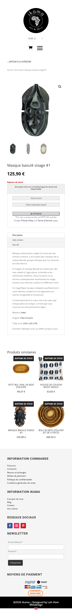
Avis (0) (15, 244)
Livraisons (12, 468)
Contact (10, 505)
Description (17, 235)
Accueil (10, 70)
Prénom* (12, 551)
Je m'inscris (36, 213)
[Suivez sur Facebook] (10, 525)
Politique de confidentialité (19, 479)
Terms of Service (45, 220)
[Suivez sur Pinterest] (23, 525)
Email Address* (15, 542)
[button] (60, 87)
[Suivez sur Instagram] (16, 525)
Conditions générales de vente (21, 482)
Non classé (18, 70)
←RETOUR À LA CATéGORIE (19, 61)
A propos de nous (15, 499)
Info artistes (17, 239)
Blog (9, 502)
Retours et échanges (16, 472)
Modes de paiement (16, 475)
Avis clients (12, 508)
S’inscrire (11, 465)
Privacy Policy (27, 220)
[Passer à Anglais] (36, 609)
